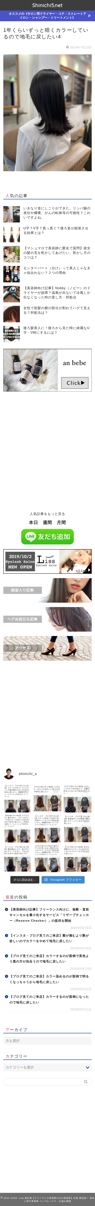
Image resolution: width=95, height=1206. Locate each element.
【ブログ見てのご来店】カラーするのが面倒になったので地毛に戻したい (49, 999)
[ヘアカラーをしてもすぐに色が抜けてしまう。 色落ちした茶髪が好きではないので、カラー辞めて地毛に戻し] (78, 798)
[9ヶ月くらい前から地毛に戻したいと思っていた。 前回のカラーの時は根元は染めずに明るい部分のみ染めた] (17, 859)
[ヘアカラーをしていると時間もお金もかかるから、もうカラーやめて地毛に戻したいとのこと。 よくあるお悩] (48, 798)
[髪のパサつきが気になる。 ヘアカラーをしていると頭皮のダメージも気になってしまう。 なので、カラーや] (48, 859)
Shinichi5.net (47, 5)
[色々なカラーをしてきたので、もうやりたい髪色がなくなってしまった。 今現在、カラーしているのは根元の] (17, 829)
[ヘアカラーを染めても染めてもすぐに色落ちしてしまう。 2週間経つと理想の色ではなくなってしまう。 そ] (48, 829)
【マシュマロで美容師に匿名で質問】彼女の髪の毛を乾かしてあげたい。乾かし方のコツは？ (57, 252)
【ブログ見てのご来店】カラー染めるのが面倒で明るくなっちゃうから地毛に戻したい (49, 979)
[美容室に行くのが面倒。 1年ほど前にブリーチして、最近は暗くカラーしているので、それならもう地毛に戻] (78, 829)
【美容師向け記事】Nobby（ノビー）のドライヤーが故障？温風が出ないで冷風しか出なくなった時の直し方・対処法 (57, 292)
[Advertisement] (47, 454)
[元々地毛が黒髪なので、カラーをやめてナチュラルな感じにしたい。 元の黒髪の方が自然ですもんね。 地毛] (78, 859)
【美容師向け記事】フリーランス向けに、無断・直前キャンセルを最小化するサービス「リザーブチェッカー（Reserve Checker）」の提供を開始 (49, 915)
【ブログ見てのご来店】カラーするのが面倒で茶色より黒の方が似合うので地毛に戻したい (49, 958)
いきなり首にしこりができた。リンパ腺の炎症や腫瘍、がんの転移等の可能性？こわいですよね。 (57, 212)
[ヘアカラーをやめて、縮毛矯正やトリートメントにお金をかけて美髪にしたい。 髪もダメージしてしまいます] (17, 798)
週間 (47, 522)
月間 (61, 522)
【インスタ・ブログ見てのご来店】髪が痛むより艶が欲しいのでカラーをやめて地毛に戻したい (49, 938)
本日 (33, 522)
